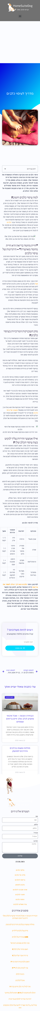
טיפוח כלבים (20, 899)
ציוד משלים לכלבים (20, 904)
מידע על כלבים (20, 875)
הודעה (35, 841)
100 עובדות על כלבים (20, 937)
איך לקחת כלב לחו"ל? (20, 968)
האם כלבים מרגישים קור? (20, 962)
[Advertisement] (20, 42)
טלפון (36, 824)
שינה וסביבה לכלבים (20, 890)
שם (37, 816)
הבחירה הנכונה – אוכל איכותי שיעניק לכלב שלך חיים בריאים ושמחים (20, 719)
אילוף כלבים (20, 870)
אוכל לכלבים (20, 980)
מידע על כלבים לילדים (20, 931)
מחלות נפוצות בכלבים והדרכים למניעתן (20, 924)
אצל (36, 284)
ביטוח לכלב (20, 974)
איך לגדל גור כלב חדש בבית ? (20, 986)
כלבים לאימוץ (20, 885)
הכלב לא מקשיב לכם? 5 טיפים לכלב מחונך (20, 993)
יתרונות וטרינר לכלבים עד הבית (20, 999)
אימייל (36, 833)
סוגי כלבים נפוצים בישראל (20, 943)
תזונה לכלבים (20, 895)
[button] (20, 16)
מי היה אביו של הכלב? (20, 955)
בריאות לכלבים (20, 880)
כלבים (9, 222)
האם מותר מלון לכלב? (20, 949)
